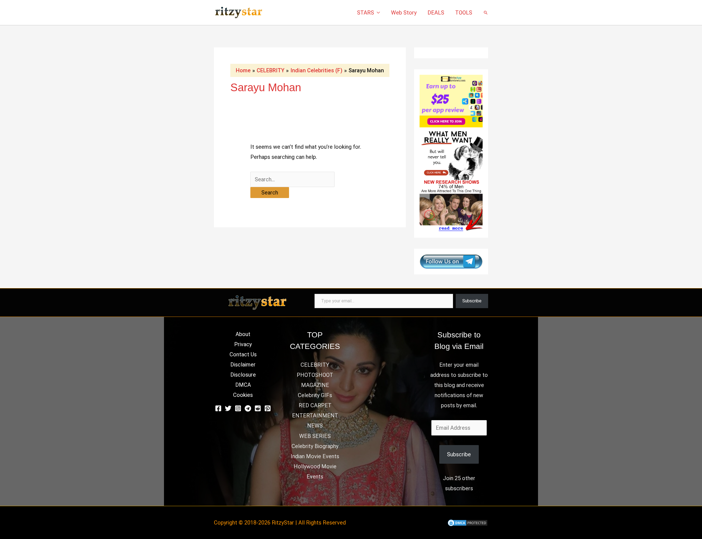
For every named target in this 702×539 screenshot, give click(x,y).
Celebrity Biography (314, 446)
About (243, 334)
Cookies (243, 395)
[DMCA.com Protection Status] (467, 522)
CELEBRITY (315, 365)
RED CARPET (315, 405)
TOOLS (463, 12)
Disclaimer (243, 364)
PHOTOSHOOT (315, 375)
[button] (485, 12)
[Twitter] (228, 408)
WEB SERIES (315, 436)
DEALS (436, 12)
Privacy (243, 344)
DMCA (243, 385)
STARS (365, 12)
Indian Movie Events (315, 456)
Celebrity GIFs (315, 395)
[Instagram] (238, 408)
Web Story (404, 12)
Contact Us (243, 354)
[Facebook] (218, 408)
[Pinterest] (267, 408)
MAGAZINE (315, 385)
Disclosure (243, 374)
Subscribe (472, 300)
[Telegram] (248, 408)
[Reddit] (257, 408)
